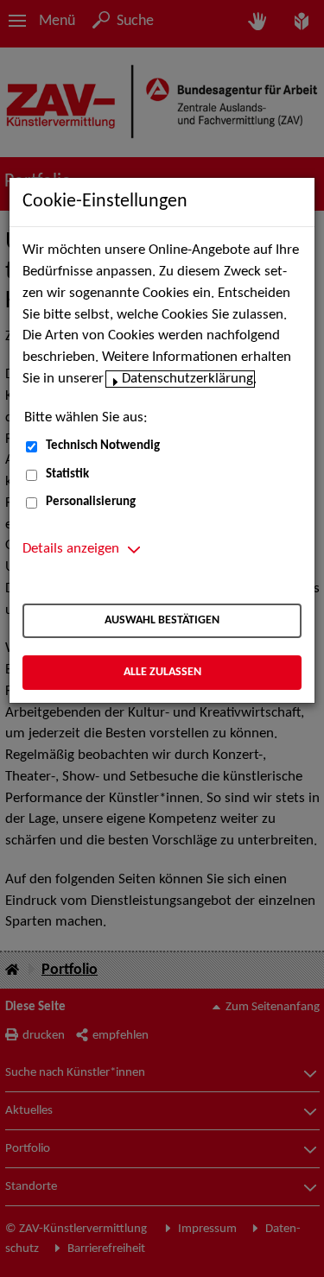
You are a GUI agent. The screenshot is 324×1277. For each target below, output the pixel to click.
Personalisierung (91, 502)
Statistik (67, 474)
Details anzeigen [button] (70, 549)
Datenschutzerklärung (187, 379)
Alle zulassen (162, 672)
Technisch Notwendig (103, 445)
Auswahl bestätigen (162, 620)
